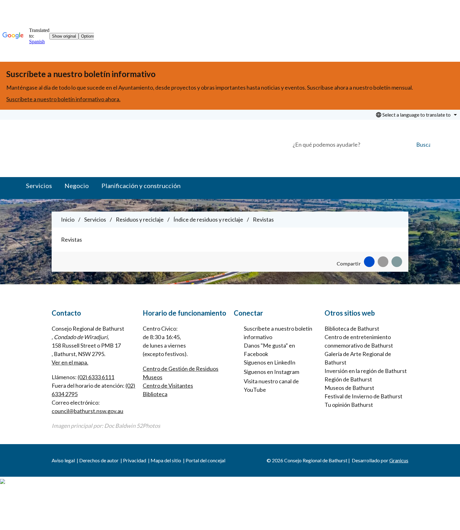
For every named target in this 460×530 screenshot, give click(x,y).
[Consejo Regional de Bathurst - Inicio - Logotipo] (83, 146)
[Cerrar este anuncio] (452, 69)
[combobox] (415, 115)
